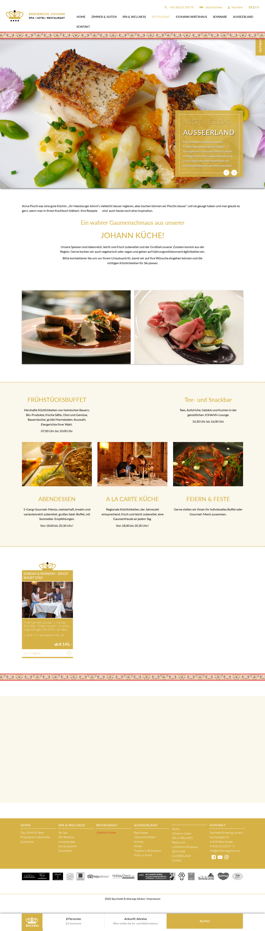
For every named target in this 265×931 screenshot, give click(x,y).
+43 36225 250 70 (181, 7)
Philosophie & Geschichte (35, 837)
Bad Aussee (141, 832)
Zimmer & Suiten (104, 16)
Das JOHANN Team (32, 832)
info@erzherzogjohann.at (225, 850)
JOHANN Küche (106, 832)
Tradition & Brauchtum (147, 850)
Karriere (237, 7)
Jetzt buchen (213, 7)
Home (81, 16)
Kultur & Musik (143, 855)
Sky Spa (62, 832)
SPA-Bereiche (66, 837)
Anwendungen (66, 841)
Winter (138, 846)
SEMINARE (220, 16)
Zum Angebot (32, 653)
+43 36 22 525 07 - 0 (222, 846)
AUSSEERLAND (243, 16)
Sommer (139, 841)
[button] (226, 173)
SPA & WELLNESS (134, 16)
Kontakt (83, 26)
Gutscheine (27, 841)
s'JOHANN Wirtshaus (191, 16)
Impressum (153, 898)
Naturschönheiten (145, 837)
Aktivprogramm (67, 846)
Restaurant (161, 16)
